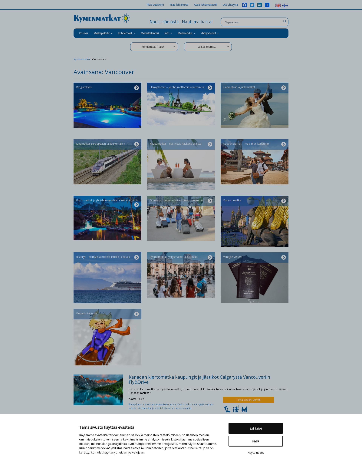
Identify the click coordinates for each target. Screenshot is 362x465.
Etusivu (83, 33)
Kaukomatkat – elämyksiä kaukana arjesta (175, 143)
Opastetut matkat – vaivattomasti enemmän (177, 200)
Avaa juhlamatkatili (205, 4)
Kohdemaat (125, 33)
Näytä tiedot (256, 452)
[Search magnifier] (285, 21)
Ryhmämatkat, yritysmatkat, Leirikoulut (174, 257)
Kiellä (255, 441)
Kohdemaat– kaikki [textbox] (153, 46)
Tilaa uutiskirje (155, 4)
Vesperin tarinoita (86, 313)
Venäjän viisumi (232, 257)
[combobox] (154, 46)
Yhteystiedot (209, 33)
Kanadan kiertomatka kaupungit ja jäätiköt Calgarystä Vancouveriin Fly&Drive (199, 379)
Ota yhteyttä (230, 4)
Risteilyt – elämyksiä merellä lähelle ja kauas (103, 257)
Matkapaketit (102, 33)
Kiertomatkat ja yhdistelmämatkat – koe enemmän (107, 200)
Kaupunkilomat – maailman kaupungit (246, 143)
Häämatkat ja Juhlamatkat (239, 87)
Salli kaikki (256, 428)
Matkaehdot (185, 33)
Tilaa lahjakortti (178, 4)
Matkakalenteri (150, 33)
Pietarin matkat (232, 200)
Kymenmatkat (82, 59)
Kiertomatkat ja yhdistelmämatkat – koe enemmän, (165, 408)
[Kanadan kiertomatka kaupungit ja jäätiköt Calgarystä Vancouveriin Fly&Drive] (98, 389)
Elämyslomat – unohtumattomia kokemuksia (177, 87)
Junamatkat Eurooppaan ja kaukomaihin (100, 143)
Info (167, 33)
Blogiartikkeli (84, 87)
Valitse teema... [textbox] (207, 46)
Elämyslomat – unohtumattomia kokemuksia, (153, 404)
